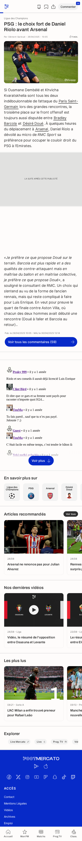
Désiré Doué (33, 123)
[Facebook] (9, 777)
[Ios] (46, 766)
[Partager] (53, 6)
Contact (9, 796)
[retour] (6, 7)
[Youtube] (36, 777)
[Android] (36, 766)
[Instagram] (27, 777)
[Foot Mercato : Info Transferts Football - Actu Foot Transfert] (41, 758)
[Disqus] (41, 415)
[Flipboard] (46, 777)
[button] (68, 6)
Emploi (8, 823)
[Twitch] (73, 777)
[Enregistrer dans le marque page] (46, 6)
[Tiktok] (64, 777)
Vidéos (8, 810)
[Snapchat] (55, 777)
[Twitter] (18, 777)
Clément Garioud (16, 37)
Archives (9, 816)
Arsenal (41, 129)
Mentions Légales (15, 803)
